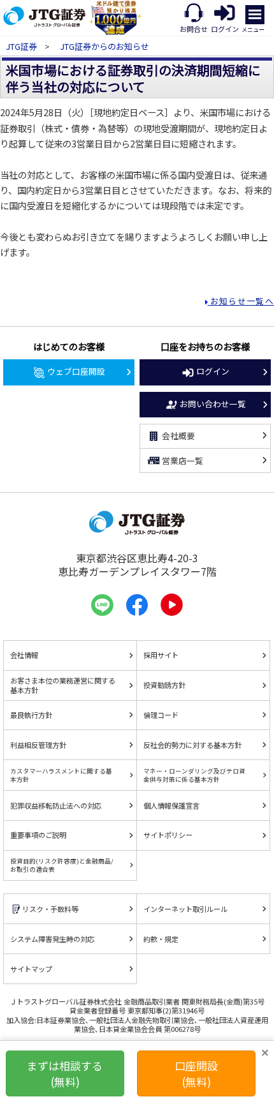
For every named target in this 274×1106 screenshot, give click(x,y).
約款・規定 (160, 939)
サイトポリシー (167, 835)
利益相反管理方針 (38, 745)
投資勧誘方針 (164, 685)
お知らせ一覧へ (241, 301)
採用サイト (160, 655)
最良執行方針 (31, 715)
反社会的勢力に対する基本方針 (192, 745)
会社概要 (178, 436)
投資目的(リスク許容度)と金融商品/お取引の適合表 (61, 864)
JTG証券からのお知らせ (104, 46)
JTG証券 (22, 46)
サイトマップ (31, 969)
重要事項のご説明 (38, 835)
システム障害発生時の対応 (52, 939)
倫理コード (160, 715)
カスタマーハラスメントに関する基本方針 (61, 774)
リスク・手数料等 (50, 909)
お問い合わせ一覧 (213, 404)
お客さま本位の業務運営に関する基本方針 (62, 685)
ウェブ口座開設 (76, 371)
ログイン (212, 371)
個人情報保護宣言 (171, 805)
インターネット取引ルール (185, 909)
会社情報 (24, 655)
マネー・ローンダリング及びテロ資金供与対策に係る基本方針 (194, 774)
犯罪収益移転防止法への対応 (55, 805)
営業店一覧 (182, 460)
